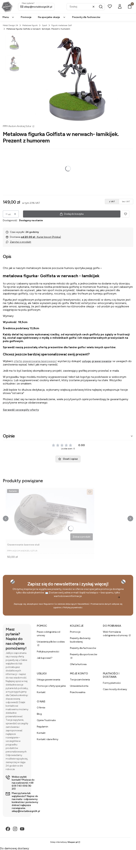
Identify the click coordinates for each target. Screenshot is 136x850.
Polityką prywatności (72, 607)
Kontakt (41, 692)
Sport (44, 25)
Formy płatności (112, 682)
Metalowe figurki (30, 25)
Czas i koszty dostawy (115, 689)
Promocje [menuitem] (26, 17)
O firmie (41, 707)
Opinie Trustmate (46, 720)
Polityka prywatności (48, 651)
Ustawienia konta (79, 685)
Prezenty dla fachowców (83, 648)
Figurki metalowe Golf (61, 25)
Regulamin (49, 604)
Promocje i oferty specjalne (51, 685)
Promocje (75, 631)
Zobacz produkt (81, 536)
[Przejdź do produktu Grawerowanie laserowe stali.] (50, 515)
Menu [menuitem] (5, 17)
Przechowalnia (77, 692)
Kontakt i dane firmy (47, 739)
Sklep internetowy (64, 842)
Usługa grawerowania (48, 679)
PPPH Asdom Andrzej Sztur (17, 126)
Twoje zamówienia (80, 679)
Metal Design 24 (10, 25)
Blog (39, 713)
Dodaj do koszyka (73, 213)
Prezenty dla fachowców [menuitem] (86, 17)
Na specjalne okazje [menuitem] (49, 17)
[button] (101, 6)
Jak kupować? (44, 657)
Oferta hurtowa (78, 664)
